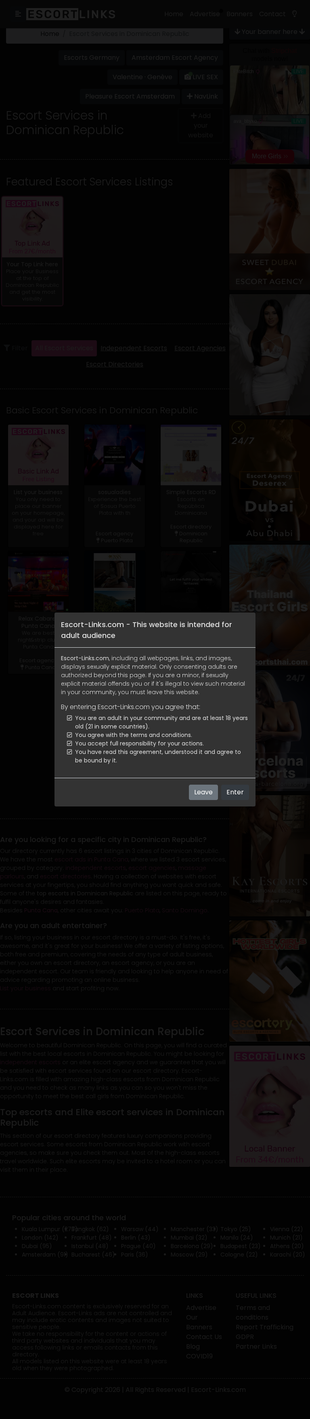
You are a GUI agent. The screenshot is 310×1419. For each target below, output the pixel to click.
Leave (203, 792)
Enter (235, 792)
